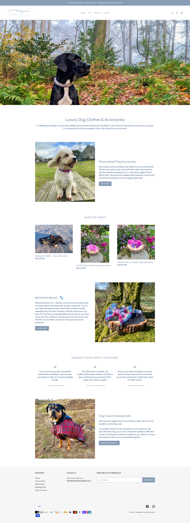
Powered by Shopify (149, 512)
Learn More (42, 328)
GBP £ (39, 506)
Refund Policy (40, 484)
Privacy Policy (40, 481)
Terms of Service (41, 490)
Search (37, 478)
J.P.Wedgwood (138, 512)
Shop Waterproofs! (109, 443)
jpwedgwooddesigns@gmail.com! (79, 480)
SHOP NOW (105, 184)
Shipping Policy (40, 487)
